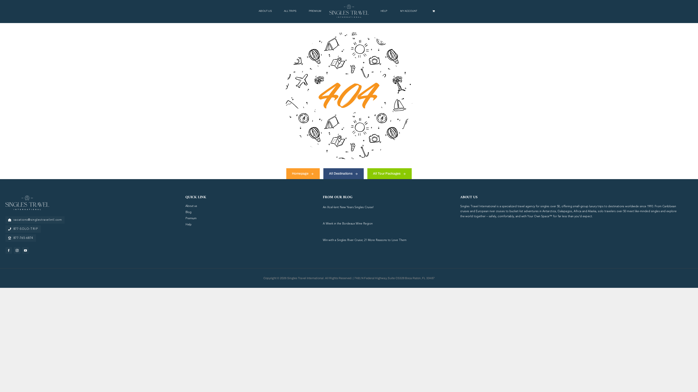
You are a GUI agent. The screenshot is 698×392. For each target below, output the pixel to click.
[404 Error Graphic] (349, 33)
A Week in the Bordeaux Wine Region (348, 223)
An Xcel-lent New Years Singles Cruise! (348, 207)
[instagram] (17, 250)
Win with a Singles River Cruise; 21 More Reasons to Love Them (364, 240)
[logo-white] (27, 197)
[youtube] (25, 250)
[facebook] (8, 250)
